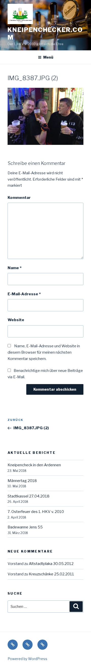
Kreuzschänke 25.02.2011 (51, 574)
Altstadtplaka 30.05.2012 (51, 563)
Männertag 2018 (22, 480)
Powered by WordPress (27, 659)
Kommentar (19, 197)
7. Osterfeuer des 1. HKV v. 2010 (36, 511)
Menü (48, 57)
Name (14, 268)
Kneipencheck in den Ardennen (34, 465)
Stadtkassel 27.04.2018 (29, 496)
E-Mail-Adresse (24, 294)
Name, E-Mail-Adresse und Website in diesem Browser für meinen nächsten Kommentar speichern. (44, 352)
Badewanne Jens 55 (25, 527)
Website (16, 320)
